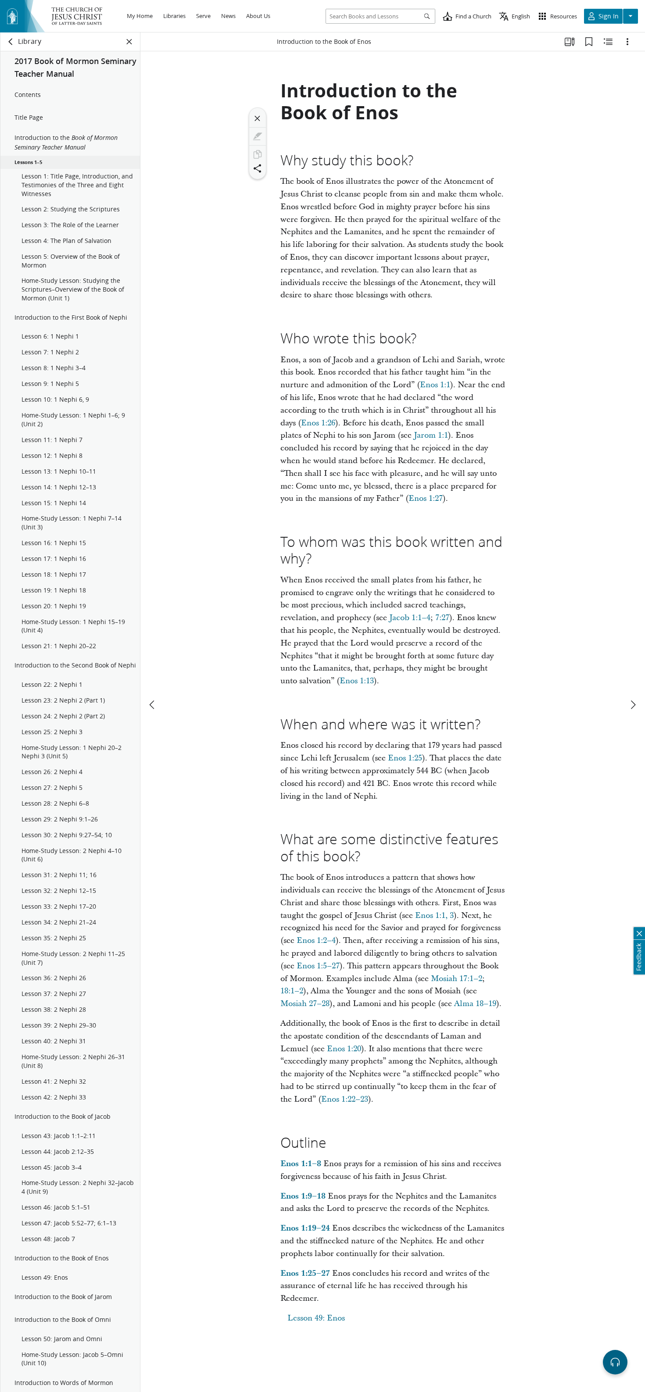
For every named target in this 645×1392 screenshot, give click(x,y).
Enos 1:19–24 (305, 1228)
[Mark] (258, 136)
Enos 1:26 (318, 423)
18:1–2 (291, 990)
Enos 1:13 (357, 680)
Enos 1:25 (405, 758)
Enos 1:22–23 (344, 1099)
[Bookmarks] (589, 41)
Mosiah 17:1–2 (456, 978)
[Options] (627, 41)
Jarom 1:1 (431, 435)
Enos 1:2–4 (316, 940)
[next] (632, 705)
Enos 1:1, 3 (434, 915)
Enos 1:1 (435, 384)
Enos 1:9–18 (303, 1196)
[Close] (258, 118)
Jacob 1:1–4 (409, 617)
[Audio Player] (615, 1362)
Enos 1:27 (425, 498)
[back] (11, 42)
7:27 (442, 617)
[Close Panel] (129, 42)
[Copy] (258, 154)
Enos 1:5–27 (318, 965)
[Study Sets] (569, 41)
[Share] (258, 168)
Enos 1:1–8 (300, 1163)
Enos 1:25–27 (305, 1273)
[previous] (152, 705)
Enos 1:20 (344, 1048)
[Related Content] (608, 41)
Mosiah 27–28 (305, 1003)
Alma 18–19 (475, 1003)
